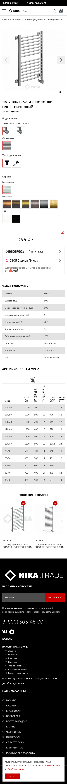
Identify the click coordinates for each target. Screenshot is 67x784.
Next (62, 521)
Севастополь (15, 742)
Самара (11, 705)
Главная (6, 19)
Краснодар (13, 710)
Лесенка (12, 651)
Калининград (14, 747)
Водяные (12, 662)
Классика (12, 658)
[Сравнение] (61, 11)
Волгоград (13, 716)
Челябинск (13, 731)
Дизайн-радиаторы (13, 683)
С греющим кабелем (17, 669)
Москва (11, 700)
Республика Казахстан (21, 752)
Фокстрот (12, 654)
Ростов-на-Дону (17, 721)
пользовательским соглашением (43, 611)
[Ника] (33, 574)
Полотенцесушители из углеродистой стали (29, 678)
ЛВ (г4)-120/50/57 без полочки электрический (49, 545)
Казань (10, 726)
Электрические (54, 19)
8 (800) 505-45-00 (22, 622)
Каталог (17, 19)
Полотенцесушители (34, 19)
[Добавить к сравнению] (23, 503)
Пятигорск (13, 737)
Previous (5, 521)
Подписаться (54, 597)
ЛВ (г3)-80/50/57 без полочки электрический (17, 545)
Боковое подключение (18, 673)
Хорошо (12, 776)
